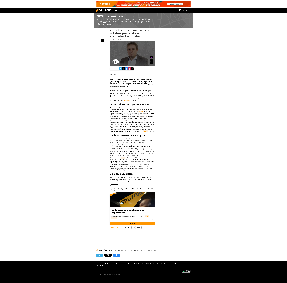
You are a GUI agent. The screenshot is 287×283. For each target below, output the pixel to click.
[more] (152, 219)
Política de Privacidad (139, 263)
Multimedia (150, 250)
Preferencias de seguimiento (102, 266)
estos (146, 216)
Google (151, 60)
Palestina (127, 100)
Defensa (143, 250)
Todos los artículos (113, 76)
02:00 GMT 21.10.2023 (115, 39)
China (123, 158)
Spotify (151, 62)
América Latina (119, 250)
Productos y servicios (121, 263)
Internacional (128, 250)
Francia (145, 131)
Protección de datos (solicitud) (164, 263)
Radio (156, 250)
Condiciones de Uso (110, 263)
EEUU (120, 227)
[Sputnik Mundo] (104, 12)
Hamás (141, 111)
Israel (124, 227)
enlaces (114, 218)
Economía (136, 250)
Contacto (130, 263)
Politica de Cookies (150, 263)
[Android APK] (186, 271)
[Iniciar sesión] (183, 10)
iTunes (151, 57)
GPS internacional (114, 227)
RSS (175, 263)
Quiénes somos (99, 263)
